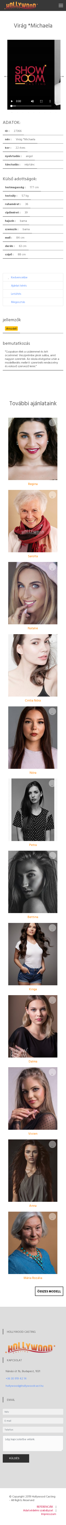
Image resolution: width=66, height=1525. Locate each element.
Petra (33, 844)
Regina (33, 483)
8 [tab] (50, 112)
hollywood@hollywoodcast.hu (24, 1385)
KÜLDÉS (15, 1458)
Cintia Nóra (33, 700)
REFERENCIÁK (45, 1506)
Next (61, 75)
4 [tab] (28, 112)
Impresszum (48, 1514)
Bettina (32, 916)
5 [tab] (34, 112)
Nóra (33, 772)
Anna (32, 1205)
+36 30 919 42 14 (16, 1378)
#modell (11, 328)
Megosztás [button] (18, 302)
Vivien (32, 1133)
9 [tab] (56, 112)
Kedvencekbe (19, 277)
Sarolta (33, 556)
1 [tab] (12, 112)
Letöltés (16, 293)
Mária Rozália (33, 1277)
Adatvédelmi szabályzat (38, 1510)
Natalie (33, 628)
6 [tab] (39, 112)
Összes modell (49, 1291)
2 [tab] (17, 112)
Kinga (33, 989)
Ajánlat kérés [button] (19, 285)
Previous (5, 75)
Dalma (33, 1061)
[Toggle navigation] (61, 5)
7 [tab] (45, 112)
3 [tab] (23, 112)
